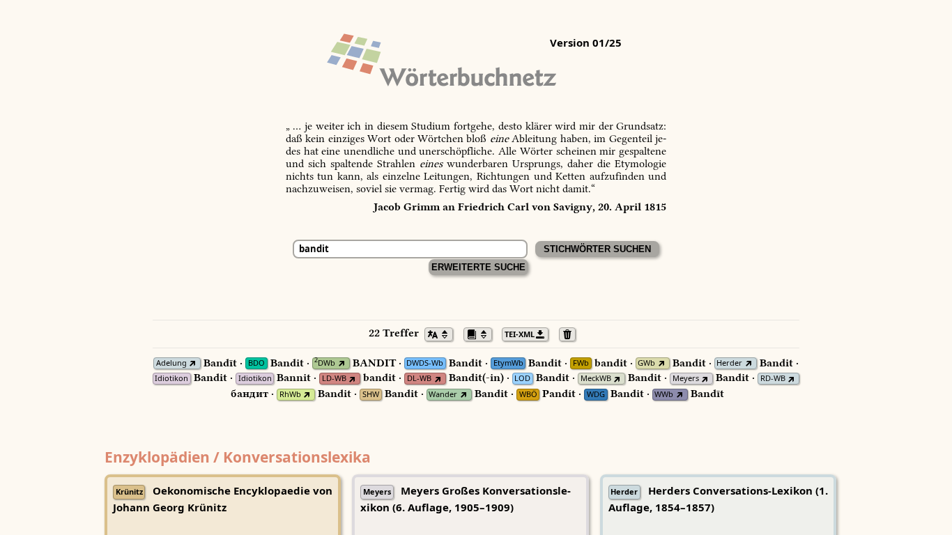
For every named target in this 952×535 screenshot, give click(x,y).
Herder (729, 363)
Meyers (686, 378)
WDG (596, 394)
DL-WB (419, 378)
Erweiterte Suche (478, 267)
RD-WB (772, 378)
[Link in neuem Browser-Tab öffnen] (193, 363)
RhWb (290, 394)
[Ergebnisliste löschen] (571, 333)
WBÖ (528, 394)
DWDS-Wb (424, 363)
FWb (581, 363)
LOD (522, 378)
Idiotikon (171, 378)
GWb (646, 363)
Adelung (171, 363)
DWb (324, 363)
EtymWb (508, 363)
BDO (256, 363)
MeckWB (596, 378)
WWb (663, 394)
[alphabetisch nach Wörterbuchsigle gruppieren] (481, 333)
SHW (370, 394)
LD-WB (334, 378)
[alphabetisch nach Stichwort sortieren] (442, 333)
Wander (443, 394)
